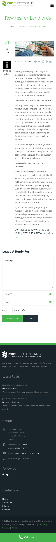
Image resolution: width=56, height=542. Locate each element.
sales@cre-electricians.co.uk (26, 453)
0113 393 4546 (20, 444)
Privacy (5, 506)
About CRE (7, 502)
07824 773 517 (21, 448)
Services (22, 26)
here (17, 237)
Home (13, 26)
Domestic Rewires (10, 402)
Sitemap (6, 509)
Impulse (42, 524)
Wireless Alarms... (10, 388)
